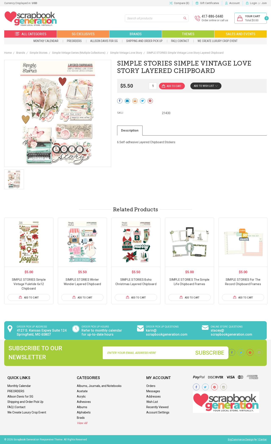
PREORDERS (74, 41)
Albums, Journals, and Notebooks (99, 386)
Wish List (152, 401)
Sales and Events (240, 34)
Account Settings (157, 412)
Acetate (82, 391)
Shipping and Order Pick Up (144, 41)
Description (129, 130)
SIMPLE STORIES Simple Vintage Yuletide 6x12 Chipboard (29, 284)
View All (82, 423)
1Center (262, 439)
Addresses (153, 396)
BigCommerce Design (241, 439)
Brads (81, 417)
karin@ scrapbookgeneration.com (166, 332)
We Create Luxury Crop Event (218, 41)
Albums (82, 407)
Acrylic (81, 396)
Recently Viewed (157, 407)
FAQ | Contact (180, 41)
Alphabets (84, 412)
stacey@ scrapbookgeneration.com (231, 332)
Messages (153, 391)
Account (234, 3)
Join (264, 3)
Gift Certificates (209, 3)
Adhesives (84, 401)
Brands (136, 34)
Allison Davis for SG (104, 41)
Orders (150, 386)
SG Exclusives (83, 34)
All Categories (34, 34)
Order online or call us (215, 20)
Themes (188, 34)
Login (253, 3)
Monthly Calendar (45, 41)
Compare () (181, 3)
